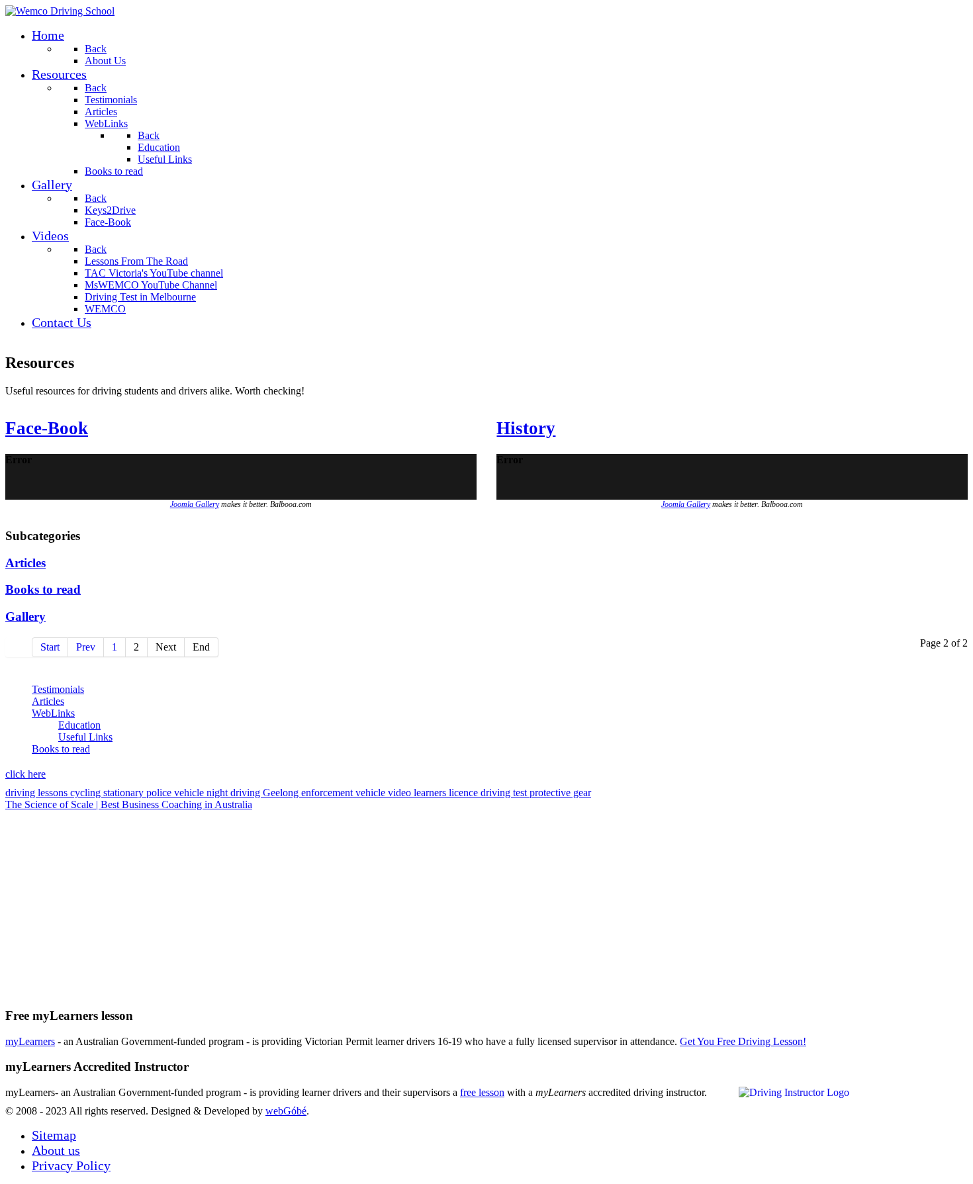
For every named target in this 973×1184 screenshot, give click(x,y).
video (401, 792)
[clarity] (60, 11)
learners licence (447, 792)
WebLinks (53, 713)
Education (79, 725)
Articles (25, 563)
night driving (235, 792)
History (525, 428)
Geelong (282, 792)
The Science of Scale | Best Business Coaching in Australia (128, 804)
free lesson (482, 1092)
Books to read (43, 589)
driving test (505, 792)
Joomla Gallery (194, 504)
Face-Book (46, 428)
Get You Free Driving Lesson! (743, 1041)
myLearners (30, 1041)
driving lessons (37, 792)
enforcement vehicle (344, 792)
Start (50, 647)
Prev (85, 647)
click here (25, 774)
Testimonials (58, 689)
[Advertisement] (402, 903)
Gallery (25, 616)
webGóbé (285, 1110)
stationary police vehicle (155, 792)
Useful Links (85, 737)
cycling (86, 792)
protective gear (560, 792)
